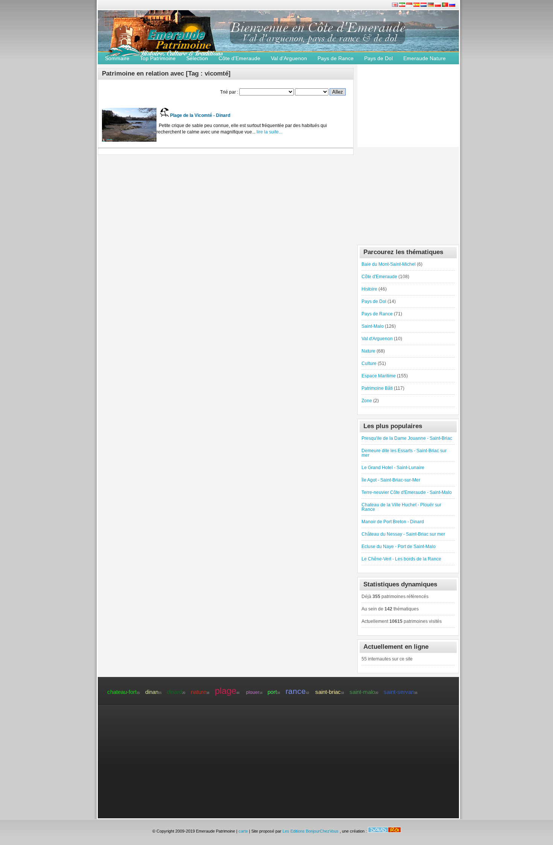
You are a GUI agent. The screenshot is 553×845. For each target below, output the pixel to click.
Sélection (197, 58)
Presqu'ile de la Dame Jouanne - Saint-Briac (407, 438)
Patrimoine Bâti (377, 388)
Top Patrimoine (158, 58)
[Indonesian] (409, 5)
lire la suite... (268, 132)
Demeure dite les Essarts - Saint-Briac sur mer (404, 453)
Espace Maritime (379, 376)
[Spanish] (417, 5)
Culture (369, 363)
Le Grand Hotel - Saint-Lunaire (393, 467)
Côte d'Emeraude (239, 58)
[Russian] (452, 5)
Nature (368, 351)
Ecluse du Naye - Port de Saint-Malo (399, 546)
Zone (367, 400)
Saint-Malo (373, 326)
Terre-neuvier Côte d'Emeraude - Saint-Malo (407, 492)
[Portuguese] (445, 5)
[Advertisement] (408, 194)
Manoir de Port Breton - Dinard (393, 521)
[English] (395, 5)
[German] (431, 5)
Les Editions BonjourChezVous (311, 831)
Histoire (369, 289)
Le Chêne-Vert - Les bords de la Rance (401, 559)
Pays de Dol (378, 58)
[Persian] (402, 5)
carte (243, 831)
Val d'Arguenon (289, 58)
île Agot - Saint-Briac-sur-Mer (391, 480)
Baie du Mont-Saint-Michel (389, 264)
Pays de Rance (336, 58)
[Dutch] (424, 5)
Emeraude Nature (424, 58)
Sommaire (117, 58)
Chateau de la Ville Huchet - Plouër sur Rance (401, 507)
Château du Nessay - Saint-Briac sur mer (403, 534)
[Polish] (438, 5)
